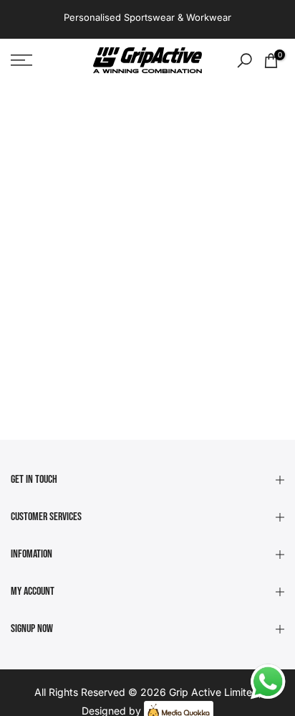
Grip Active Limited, (215, 692)
